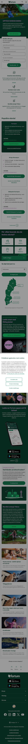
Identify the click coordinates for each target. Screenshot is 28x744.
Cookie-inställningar (14, 388)
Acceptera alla (14, 379)
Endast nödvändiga (14, 383)
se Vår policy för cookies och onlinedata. (15, 373)
